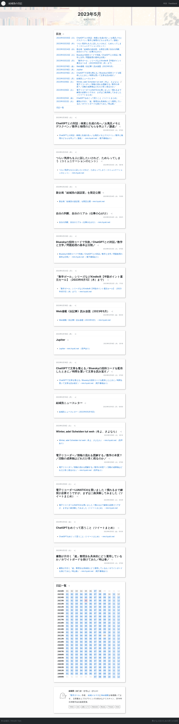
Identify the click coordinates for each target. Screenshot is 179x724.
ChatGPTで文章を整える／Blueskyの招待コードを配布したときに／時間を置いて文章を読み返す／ (89, 370)
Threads (110, 707)
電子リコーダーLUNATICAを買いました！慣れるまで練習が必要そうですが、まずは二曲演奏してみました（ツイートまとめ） (99, 92)
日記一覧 (60, 107)
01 (67, 591)
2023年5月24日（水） (66, 49)
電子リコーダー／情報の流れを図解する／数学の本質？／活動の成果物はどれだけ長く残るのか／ (89, 457)
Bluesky (103, 707)
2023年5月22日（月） (66, 61)
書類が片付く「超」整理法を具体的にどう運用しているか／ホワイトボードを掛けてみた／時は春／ (89, 558)
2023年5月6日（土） (65, 90)
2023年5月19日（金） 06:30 (113, 315)
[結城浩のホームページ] (3, 3)
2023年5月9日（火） (65, 82)
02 (72, 591)
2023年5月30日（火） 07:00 (113, 130)
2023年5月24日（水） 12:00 (113, 196)
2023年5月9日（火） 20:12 (113, 435)
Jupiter (80, 69)
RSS (165, 3)
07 (95, 591)
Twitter (72, 707)
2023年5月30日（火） (66, 38)
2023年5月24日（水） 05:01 (113, 217)
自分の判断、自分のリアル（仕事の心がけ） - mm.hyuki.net (84, 222)
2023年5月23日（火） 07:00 (113, 249)
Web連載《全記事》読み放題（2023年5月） (95, 66)
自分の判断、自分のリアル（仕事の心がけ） (83, 213)
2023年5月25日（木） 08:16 (113, 165)
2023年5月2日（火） (65, 101)
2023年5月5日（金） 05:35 (113, 531)
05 (86, 591)
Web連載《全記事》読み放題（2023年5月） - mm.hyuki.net (85, 320)
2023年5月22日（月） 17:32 (113, 283)
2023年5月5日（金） (65, 98)
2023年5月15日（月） (65, 78)
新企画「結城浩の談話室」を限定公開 (92, 49)
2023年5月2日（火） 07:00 (113, 563)
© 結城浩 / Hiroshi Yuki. (11, 721)
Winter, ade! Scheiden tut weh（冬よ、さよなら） (98, 82)
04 (81, 591)
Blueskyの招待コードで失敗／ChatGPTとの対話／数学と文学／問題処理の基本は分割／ (89, 243)
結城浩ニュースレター (86, 78)
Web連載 (105, 695)
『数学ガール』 (75, 695)
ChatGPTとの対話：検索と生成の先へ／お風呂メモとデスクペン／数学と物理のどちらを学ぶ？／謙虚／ (88, 125)
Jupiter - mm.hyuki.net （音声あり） (75, 348)
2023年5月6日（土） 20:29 (113, 500)
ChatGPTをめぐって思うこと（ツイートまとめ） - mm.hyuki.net (86, 536)
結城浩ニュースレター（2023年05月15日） (77, 412)
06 (91, 591)
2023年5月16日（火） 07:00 (113, 375)
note (77, 707)
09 (104, 594)
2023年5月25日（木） (66, 43)
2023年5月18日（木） (65, 69)
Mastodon (95, 707)
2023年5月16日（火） (65, 73)
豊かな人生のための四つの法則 (165, 721)
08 (100, 591)
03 (77, 591)
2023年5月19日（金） (65, 66)
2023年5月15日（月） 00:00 (113, 407)
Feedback (173, 3)
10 (109, 594)
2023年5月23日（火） (66, 55)
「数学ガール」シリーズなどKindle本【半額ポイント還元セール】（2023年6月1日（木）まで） (89, 278)
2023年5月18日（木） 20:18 (113, 343)
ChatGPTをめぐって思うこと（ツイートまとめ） (97, 98)
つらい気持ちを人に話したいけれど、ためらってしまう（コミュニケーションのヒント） (88, 159)
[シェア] (63, 34)
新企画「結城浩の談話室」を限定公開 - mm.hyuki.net (82, 201)
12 (118, 594)
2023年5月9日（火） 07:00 (113, 462)
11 (114, 594)
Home (117, 707)
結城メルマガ (93, 695)
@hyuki (95, 691)
